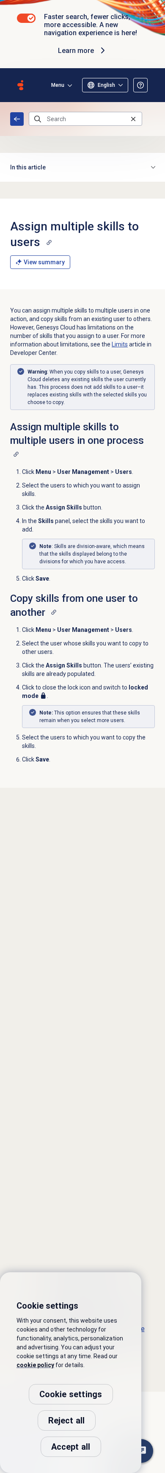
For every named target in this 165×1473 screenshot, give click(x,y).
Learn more (76, 51)
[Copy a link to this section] (49, 242)
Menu (57, 85)
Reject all (66, 1420)
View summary (44, 262)
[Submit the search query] (37, 119)
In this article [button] (28, 167)
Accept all (71, 1447)
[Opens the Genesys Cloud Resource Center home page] (20, 85)
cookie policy (35, 1365)
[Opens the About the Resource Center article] (140, 85)
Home (17, 119)
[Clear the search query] (133, 118)
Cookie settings (70, 1394)
